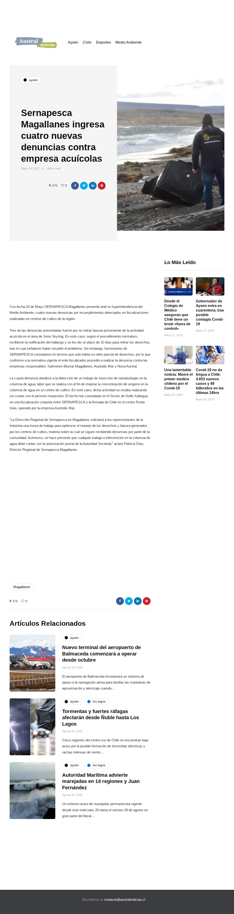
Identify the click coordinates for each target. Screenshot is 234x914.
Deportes (103, 42)
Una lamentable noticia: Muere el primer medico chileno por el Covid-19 (178, 379)
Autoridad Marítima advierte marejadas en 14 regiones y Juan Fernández (101, 781)
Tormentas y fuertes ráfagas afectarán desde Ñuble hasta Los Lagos (100, 717)
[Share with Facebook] (75, 186)
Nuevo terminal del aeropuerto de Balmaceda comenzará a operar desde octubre (101, 654)
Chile (87, 42)
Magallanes (21, 587)
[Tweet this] (84, 186)
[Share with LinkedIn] (93, 186)
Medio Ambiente (128, 42)
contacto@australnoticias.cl (124, 899)
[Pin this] (102, 186)
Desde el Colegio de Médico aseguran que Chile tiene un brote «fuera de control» (177, 314)
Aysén (73, 42)
